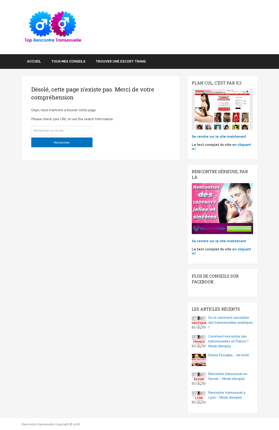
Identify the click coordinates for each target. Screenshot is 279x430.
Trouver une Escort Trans (121, 61)
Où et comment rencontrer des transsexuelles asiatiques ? (230, 322)
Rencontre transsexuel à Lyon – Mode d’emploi (226, 395)
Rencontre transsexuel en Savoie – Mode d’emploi (227, 376)
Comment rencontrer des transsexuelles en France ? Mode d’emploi (228, 341)
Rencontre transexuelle (38, 424)
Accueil (34, 61)
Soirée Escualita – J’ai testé (228, 355)
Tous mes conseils (68, 61)
